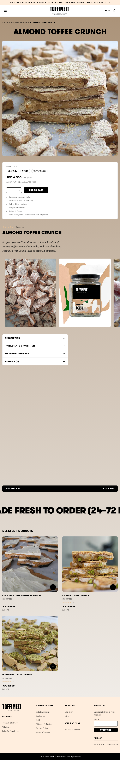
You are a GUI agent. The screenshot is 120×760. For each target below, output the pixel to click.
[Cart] (114, 10)
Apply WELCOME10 (96, 2)
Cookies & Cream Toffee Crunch (21, 595)
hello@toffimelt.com (10, 731)
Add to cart (36, 190)
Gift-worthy (39, 171)
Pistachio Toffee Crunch (17, 674)
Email (96, 719)
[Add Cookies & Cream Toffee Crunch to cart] (53, 587)
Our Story (69, 711)
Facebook (99, 744)
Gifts (67, 715)
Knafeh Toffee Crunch (75, 595)
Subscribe (105, 730)
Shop (5, 22)
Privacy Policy (42, 728)
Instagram (113, 744)
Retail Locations (42, 711)
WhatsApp (6, 727)
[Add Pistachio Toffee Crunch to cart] (53, 666)
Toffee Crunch (19, 22)
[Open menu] (5, 11)
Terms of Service (43, 732)
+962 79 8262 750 (10, 722)
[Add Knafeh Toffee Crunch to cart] (113, 587)
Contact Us (40, 715)
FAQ (38, 720)
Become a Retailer (72, 729)
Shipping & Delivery (44, 724)
